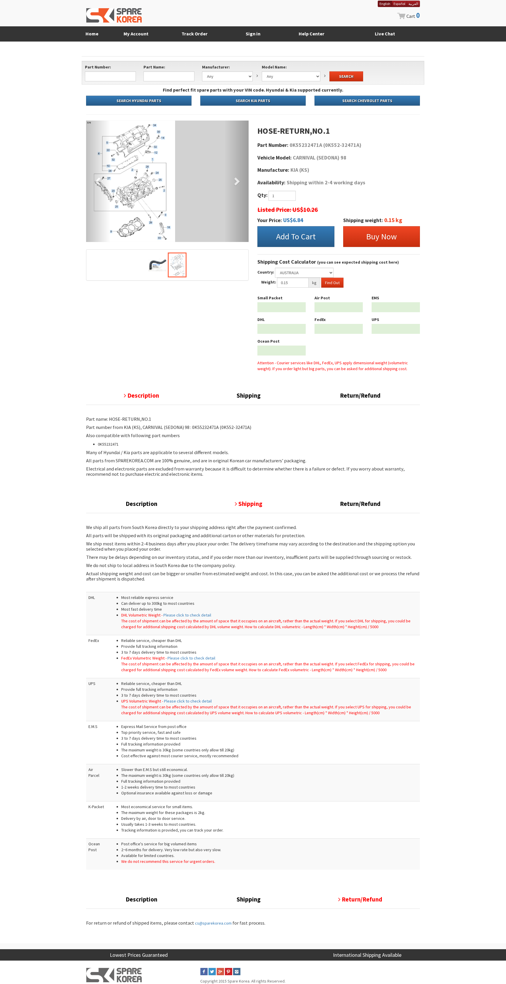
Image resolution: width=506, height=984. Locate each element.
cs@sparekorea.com (213, 923)
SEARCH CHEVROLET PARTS (367, 100)
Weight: (268, 282)
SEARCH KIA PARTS (253, 100)
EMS (375, 297)
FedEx (320, 319)
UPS (375, 319)
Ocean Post (268, 341)
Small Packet (270, 297)
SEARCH (346, 76)
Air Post (322, 297)
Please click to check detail (187, 615)
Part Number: (98, 67)
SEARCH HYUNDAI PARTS (139, 100)
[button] (98, 181)
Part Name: (154, 67)
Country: (265, 272)
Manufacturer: (216, 67)
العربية (413, 3)
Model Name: (274, 67)
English (385, 3)
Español (399, 3)
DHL (261, 319)
